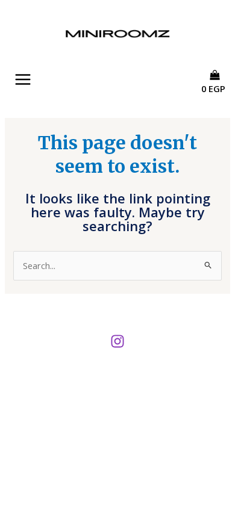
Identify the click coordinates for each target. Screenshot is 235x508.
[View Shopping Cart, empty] (217, 99)
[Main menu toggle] (23, 79)
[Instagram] (117, 341)
